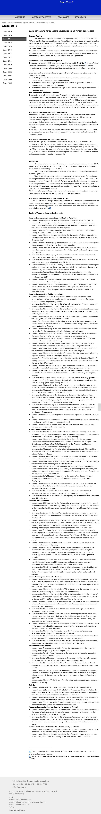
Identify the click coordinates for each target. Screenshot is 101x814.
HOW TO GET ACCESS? (41, 17)
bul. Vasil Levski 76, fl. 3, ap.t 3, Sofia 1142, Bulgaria (30, 781)
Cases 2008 (7, 72)
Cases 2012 (7, 57)
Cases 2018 (7, 35)
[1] (85, 63)
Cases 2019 (7, 31)
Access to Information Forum (19, 804)
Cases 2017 (7, 39)
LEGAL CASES (63, 17)
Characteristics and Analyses (45, 22)
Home (4, 22)
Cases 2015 (7, 46)
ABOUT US (20, 17)
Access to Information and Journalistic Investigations (27, 802)
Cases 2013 (7, 53)
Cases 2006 (7, 79)
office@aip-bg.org (19, 787)
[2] (50, 208)
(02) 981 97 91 (29, 784)
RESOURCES (80, 17)
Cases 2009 (7, 68)
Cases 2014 (7, 50)
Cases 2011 (7, 61)
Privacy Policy (19, 793)
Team (10, 793)
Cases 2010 (7, 64)
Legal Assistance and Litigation (18, 22)
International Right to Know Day (20, 800)
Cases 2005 (7, 83)
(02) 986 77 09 (42, 784)
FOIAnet (11, 807)
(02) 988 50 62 (17, 784)
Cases (32, 22)
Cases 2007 (7, 75)
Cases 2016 (7, 42)
